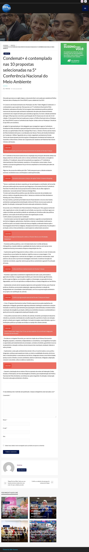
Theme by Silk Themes (10, 549)
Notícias (8, 88)
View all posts (22, 470)
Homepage (5, 45)
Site (4, 436)
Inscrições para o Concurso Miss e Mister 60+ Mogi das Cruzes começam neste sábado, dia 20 (14, 533)
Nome (5, 420)
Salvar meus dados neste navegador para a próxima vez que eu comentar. (24, 445)
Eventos (13, 45)
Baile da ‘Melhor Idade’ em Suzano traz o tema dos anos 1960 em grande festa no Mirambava (42, 509)
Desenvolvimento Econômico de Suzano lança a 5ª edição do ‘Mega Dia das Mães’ (14, 509)
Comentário (6, 395)
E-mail (5, 428)
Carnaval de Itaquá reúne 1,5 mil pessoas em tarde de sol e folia (43, 534)
